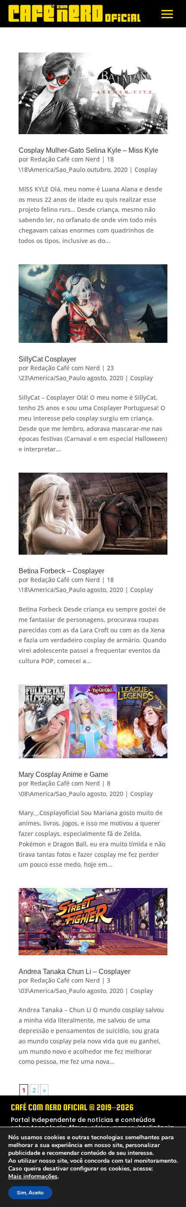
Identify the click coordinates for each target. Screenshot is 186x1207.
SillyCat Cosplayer (47, 359)
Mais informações (33, 1177)
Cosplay (146, 169)
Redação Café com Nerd (65, 159)
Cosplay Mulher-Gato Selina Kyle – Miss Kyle (88, 150)
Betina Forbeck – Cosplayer (61, 571)
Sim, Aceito (30, 1192)
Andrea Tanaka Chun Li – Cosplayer (74, 971)
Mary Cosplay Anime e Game (63, 774)
